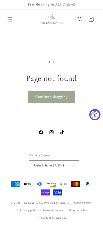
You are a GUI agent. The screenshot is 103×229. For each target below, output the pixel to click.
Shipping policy (78, 210)
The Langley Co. (32, 203)
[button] (10, 19)
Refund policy (83, 202)
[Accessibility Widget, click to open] (94, 114)
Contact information (53, 218)
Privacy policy (29, 210)
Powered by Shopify (56, 203)
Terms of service (53, 210)
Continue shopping (51, 97)
